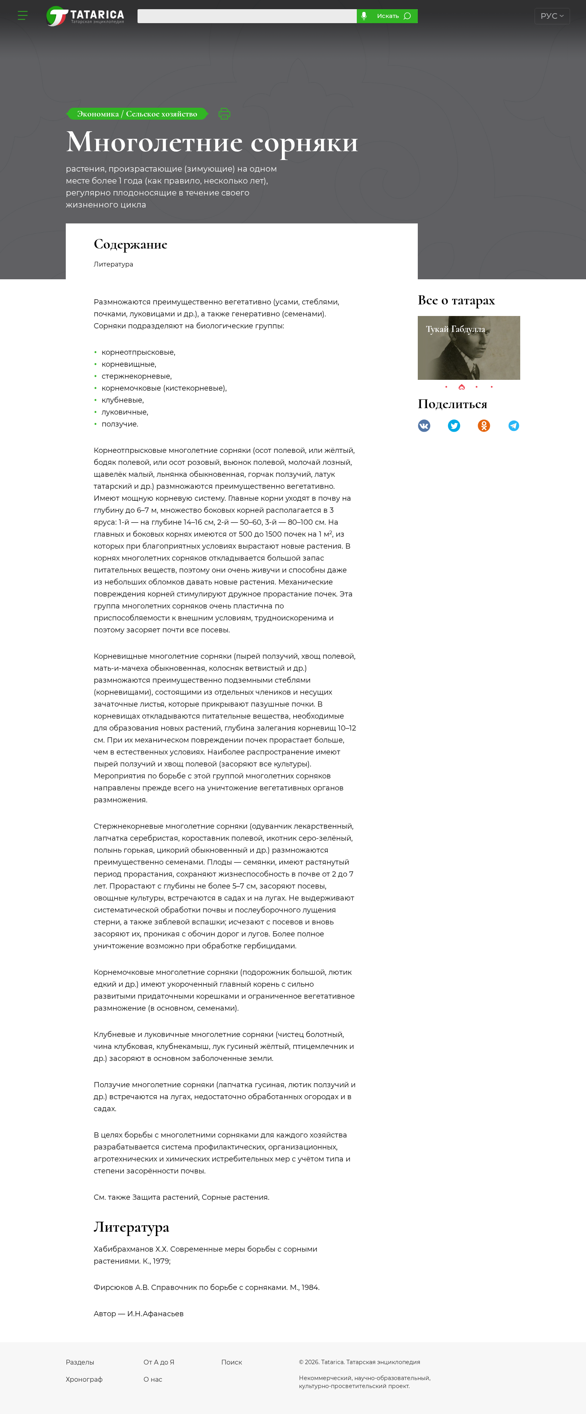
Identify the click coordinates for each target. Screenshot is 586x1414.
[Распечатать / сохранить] (224, 114)
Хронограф (84, 1379)
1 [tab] (446, 387)
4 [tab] (492, 387)
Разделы (80, 1362)
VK (424, 425)
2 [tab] (461, 387)
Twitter (454, 425)
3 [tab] (476, 387)
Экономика (99, 114)
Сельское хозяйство (161, 114)
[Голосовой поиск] (364, 16)
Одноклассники (484, 425)
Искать (388, 16)
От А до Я (159, 1362)
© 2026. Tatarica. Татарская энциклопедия (359, 1362)
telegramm (513, 425)
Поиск (231, 1362)
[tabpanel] (469, 348)
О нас (153, 1379)
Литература (124, 264)
